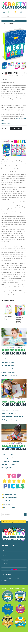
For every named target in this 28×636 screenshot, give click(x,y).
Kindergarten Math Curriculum (12, 417)
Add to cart (17, 128)
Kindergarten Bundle (8, 413)
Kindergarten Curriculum (10, 410)
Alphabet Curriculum (10, 494)
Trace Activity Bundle (10, 497)
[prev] (24, 73)
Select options (23, 306)
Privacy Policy (5, 560)
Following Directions (8, 369)
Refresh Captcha (5, 123)
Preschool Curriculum (9, 359)
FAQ (3, 552)
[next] (26, 73)
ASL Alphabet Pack (8, 372)
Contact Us (5, 558)
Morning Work (8, 504)
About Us (4, 555)
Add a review (21, 75)
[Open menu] (14, 21)
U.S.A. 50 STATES (7, 454)
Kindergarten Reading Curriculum (13, 420)
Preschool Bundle (7, 362)
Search (3, 512)
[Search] (25, 514)
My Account (5, 550)
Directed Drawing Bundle (10, 461)
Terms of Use (5, 566)
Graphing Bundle (7, 458)
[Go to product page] (8, 309)
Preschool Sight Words (9, 375)
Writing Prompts (9, 507)
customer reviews (12, 75)
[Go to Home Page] (1, 23)
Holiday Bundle (8, 501)
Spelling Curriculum (8, 464)
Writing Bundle (6, 468)
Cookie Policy (5, 563)
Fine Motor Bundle (7, 365)
